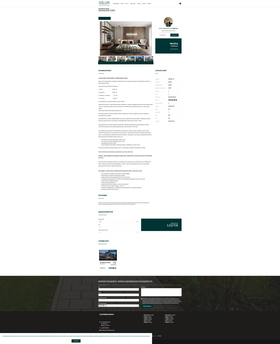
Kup (152, 335)
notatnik (149, 3)
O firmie (122, 3)
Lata (99, 224)
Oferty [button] (126, 3)
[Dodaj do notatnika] (106, 18)
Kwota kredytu (101, 219)
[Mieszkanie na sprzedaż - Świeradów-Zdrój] (108, 260)
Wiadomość (143, 287)
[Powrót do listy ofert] (99, 18)
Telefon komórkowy (102, 297)
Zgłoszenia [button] (132, 3)
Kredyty (139, 3)
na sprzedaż (170, 315)
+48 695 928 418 (105, 328)
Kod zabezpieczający (102, 303)
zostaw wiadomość (174, 35)
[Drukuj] (101, 18)
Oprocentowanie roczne (103, 230)
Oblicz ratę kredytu (174, 49)
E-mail (99, 292)
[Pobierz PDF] (104, 18)
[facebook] (180, 3)
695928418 (162, 35)
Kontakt (144, 3)
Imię (99, 287)
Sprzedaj (159, 335)
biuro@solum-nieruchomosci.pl (107, 330)
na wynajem (149, 315)
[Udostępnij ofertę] (109, 18)
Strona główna (116, 3)
